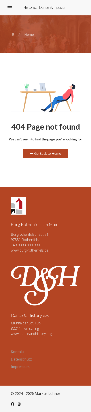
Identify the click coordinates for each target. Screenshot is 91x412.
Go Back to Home (47, 153)
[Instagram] (19, 404)
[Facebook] (12, 404)
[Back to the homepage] (45, 7)
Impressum (20, 366)
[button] (10, 7)
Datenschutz (21, 359)
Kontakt (17, 351)
